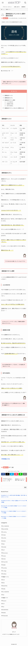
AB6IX (4, 565)
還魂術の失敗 (10, 104)
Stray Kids (5, 562)
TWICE (4, 535)
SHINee (4, 574)
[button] (3, 474)
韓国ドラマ (5, 18)
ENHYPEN (5, 586)
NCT (4, 550)
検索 (25, 487)
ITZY (4, 580)
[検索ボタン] (25, 2)
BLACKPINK (5, 529)
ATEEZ (4, 541)
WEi (4, 544)
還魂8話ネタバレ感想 (10, 100)
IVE (3, 594)
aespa (4, 556)
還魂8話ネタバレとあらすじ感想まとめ (14, 108)
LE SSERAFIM (6, 526)
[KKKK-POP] (14, 2)
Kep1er (4, 600)
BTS (4, 582)
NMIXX (4, 612)
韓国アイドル (6, 577)
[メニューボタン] (2, 2)
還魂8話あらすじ (9, 98)
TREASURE (5, 615)
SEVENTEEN (5, 609)
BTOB (4, 559)
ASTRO (4, 538)
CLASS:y (5, 532)
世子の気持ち (10, 105)
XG (3, 606)
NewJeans (5, 553)
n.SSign (4, 571)
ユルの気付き (10, 102)
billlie (4, 589)
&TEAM (4, 547)
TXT (4, 603)
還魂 (12, 467)
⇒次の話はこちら (5, 459)
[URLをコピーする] (25, 474)
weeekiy (5, 568)
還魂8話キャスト (9, 95)
